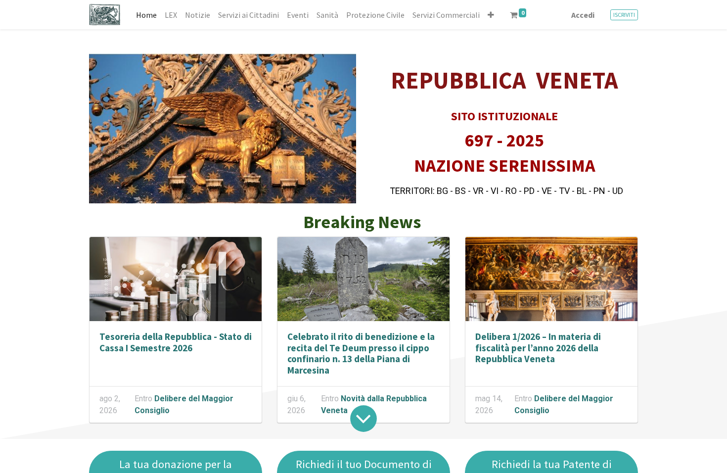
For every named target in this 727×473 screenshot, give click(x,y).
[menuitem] (146, 15)
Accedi (582, 15)
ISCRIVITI (624, 14)
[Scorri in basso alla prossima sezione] (363, 418)
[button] (491, 15)
